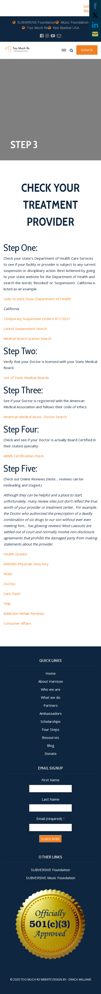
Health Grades (15, 554)
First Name (50, 780)
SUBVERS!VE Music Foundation (50, 877)
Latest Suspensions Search (25, 328)
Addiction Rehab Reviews (24, 613)
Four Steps (50, 729)
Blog (50, 745)
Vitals (8, 573)
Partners (50, 705)
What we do (50, 697)
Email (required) (50, 818)
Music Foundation (75, 22)
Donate (51, 753)
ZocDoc (10, 583)
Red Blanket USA (66, 27)
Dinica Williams (80, 979)
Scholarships (51, 721)
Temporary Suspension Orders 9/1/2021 (37, 318)
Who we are (50, 689)
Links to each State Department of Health (37, 298)
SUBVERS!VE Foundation (36, 22)
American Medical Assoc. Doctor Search (35, 416)
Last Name (50, 799)
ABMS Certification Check (24, 455)
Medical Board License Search (27, 338)
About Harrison (50, 681)
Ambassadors (50, 713)
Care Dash (12, 593)
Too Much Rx (37, 27)
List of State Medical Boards (26, 377)
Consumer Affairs (17, 623)
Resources (50, 737)
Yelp (7, 603)
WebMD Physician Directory (26, 563)
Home (51, 673)
